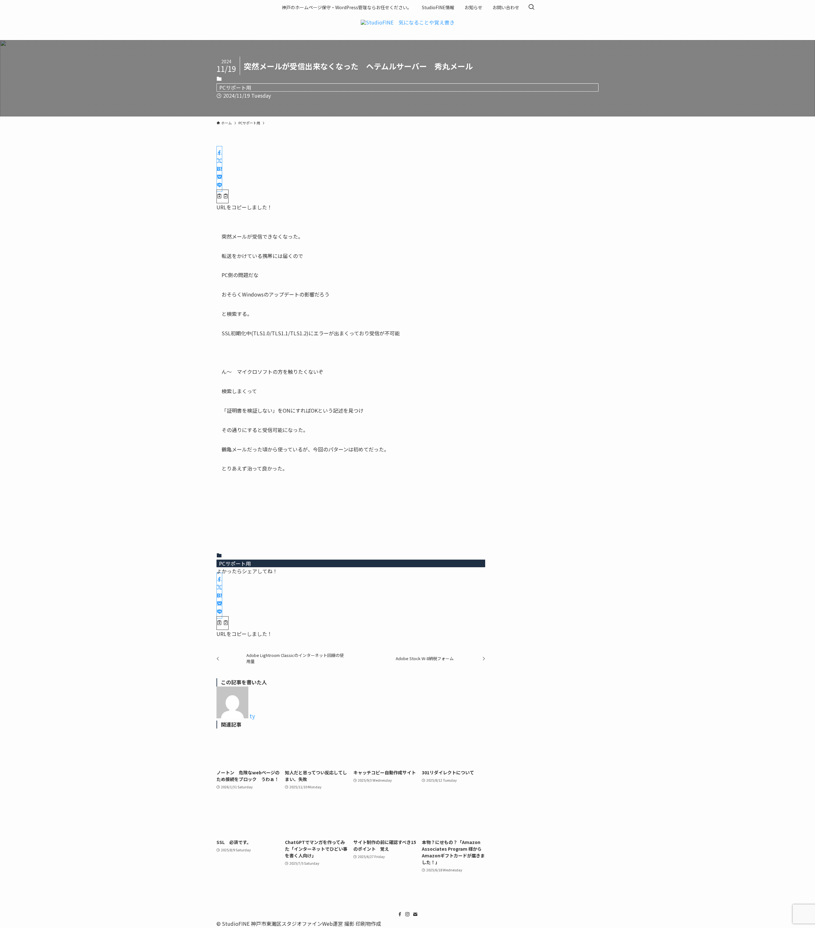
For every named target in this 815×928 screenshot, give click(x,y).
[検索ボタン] (531, 7)
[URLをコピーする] (222, 197)
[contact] (415, 914)
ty (252, 716)
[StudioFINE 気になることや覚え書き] (407, 26)
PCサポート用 (235, 87)
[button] (219, 152)
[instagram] (407, 914)
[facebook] (400, 914)
